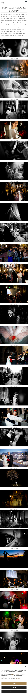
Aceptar (14, 683)
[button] (26, 666)
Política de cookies (6, 695)
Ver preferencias (14, 691)
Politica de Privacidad (15, 695)
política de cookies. (15, 674)
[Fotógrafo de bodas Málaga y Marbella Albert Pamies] (3, 3)
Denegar (14, 687)
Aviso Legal (23, 695)
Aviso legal (18, 678)
